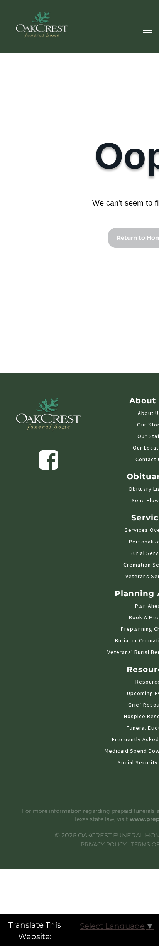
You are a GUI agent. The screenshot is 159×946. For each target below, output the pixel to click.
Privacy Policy (104, 844)
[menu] (147, 30)
